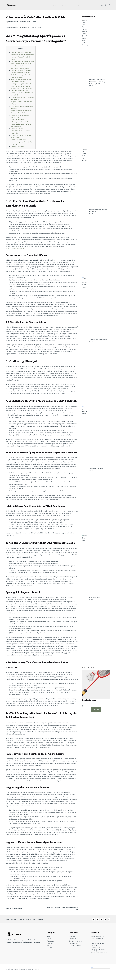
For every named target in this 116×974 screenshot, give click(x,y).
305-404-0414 (100, 936)
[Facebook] (93, 919)
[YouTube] (105, 919)
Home (34, 5)
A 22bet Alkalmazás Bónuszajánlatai (22, 61)
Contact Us (72, 939)
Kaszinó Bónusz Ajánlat (18, 140)
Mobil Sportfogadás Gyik (19, 113)
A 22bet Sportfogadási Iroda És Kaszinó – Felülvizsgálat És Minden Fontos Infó (22, 93)
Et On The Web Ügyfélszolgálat (21, 64)
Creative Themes (33, 969)
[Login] (105, 5)
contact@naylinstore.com (99, 952)
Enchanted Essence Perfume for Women (98, 211)
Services (43, 5)
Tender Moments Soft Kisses (98, 339)
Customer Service (75, 945)
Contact (80, 5)
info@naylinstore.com (98, 950)
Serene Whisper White (96, 468)
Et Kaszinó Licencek (17, 128)
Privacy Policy (73, 943)
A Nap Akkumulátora (17, 119)
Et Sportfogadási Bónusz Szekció (21, 110)
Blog (72, 5)
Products (53, 5)
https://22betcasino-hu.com (15, 248)
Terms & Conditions (75, 941)
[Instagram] (101, 919)
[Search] (102, 5)
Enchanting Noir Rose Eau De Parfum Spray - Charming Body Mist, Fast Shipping (98, 82)
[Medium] (109, 919)
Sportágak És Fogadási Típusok (21, 84)
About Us (63, 5)
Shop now (96, 709)
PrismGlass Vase (94, 597)
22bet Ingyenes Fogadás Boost (21, 122)
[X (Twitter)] (97, 919)
